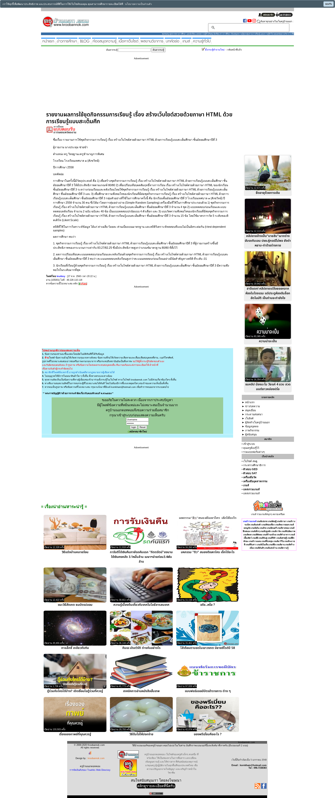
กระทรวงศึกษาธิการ (254, 465)
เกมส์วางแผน (255, 541)
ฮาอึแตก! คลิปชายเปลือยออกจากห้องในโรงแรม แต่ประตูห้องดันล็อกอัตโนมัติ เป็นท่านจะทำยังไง (267, 293)
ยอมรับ (328, 4)
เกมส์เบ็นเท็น (263, 544)
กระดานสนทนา (254, 414)
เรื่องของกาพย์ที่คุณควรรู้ (75, 734)
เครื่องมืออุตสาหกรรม (255, 481)
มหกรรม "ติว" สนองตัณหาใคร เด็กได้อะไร (207, 552)
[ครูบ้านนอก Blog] (84, 42)
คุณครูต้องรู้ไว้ (251, 448)
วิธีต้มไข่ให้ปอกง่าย (141, 734)
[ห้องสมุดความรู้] (104, 42)
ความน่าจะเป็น (268, 341)
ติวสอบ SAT (250, 473)
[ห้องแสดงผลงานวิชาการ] (152, 42)
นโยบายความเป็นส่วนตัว (138, 4)
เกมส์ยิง (272, 544)
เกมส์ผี (255, 538)
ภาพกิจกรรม (252, 430)
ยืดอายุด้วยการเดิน (268, 192)
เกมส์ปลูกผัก (265, 531)
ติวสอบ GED (250, 469)
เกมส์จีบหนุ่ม (267, 541)
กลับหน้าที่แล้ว (234, 49)
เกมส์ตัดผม (257, 534)
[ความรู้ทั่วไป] (201, 42)
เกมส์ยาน (280, 544)
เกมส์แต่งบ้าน (271, 548)
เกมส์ (246, 485)
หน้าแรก (250, 402)
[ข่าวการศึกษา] (67, 42)
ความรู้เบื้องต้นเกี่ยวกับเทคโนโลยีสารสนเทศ (141, 604)
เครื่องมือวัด (249, 477)
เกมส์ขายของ (283, 528)
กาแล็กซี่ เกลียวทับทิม (75, 648)
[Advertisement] (141, 86)
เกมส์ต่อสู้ (272, 521)
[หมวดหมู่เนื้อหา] (128, 42)
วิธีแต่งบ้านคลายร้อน (75, 552)
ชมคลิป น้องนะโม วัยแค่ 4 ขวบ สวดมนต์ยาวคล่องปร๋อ (268, 386)
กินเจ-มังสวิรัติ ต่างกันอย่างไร (141, 648)
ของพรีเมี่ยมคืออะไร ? (208, 734)
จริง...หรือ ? (207, 604)
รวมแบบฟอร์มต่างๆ (254, 452)
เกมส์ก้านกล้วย (269, 534)
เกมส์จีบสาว (251, 544)
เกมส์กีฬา (272, 538)
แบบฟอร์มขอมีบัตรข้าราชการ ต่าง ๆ (208, 691)
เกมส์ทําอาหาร (283, 534)
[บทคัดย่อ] (173, 42)
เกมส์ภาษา (282, 521)
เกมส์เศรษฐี (282, 538)
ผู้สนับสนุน (251, 434)
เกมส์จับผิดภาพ (288, 531)
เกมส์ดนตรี (272, 528)
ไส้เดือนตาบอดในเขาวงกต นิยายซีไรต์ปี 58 (207, 648)
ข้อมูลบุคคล (251, 426)
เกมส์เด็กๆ (255, 531)
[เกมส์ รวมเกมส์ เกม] (186, 42)
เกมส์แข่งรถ (262, 521)
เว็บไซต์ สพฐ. (250, 461)
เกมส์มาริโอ (278, 541)
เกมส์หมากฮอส (282, 524)
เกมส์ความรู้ (283, 548)
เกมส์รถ (263, 528)
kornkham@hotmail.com (123, 387)
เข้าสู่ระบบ (249, 444)
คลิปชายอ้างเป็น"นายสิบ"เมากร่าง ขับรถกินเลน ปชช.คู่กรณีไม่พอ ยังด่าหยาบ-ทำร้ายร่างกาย (268, 241)
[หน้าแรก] (48, 42)
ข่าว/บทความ (252, 406)
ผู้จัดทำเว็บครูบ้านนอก (257, 422)
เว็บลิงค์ (249, 418)
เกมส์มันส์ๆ (259, 548)
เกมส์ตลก (247, 534)
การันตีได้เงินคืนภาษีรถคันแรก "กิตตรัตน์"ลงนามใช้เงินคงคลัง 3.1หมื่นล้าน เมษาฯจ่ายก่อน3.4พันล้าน (141, 557)
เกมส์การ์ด (276, 531)
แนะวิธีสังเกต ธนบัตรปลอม (75, 604)
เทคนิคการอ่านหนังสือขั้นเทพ (141, 691)
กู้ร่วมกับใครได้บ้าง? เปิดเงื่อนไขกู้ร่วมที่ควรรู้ (75, 691)
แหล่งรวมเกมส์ (251, 489)
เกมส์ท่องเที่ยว (268, 524)
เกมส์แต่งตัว (256, 524)
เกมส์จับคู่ (263, 538)
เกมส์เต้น (255, 528)
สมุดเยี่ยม (250, 410)
